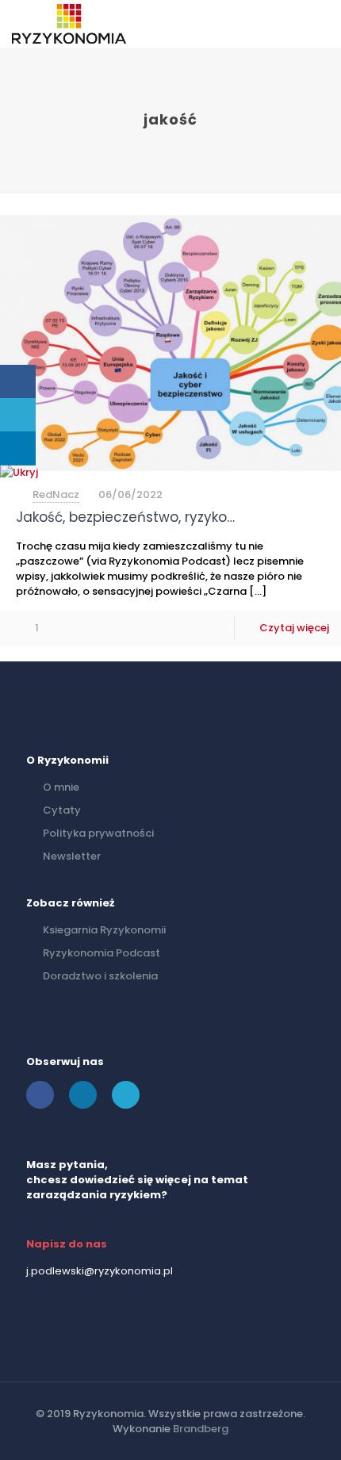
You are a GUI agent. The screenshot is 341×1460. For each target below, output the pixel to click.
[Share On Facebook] (18, 382)
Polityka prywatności (98, 833)
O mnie (61, 787)
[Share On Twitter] (18, 415)
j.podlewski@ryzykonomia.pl (99, 1270)
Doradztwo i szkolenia (100, 975)
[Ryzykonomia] (69, 24)
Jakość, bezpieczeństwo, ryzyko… (125, 517)
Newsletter (72, 856)
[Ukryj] (19, 472)
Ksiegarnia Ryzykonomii (104, 929)
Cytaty (62, 810)
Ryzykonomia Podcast (101, 952)
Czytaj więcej (294, 627)
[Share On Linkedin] (18, 448)
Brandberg (200, 1428)
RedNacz (56, 494)
